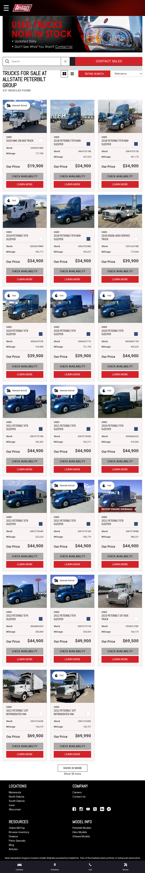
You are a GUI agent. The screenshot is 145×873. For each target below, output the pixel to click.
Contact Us (79, 796)
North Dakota (16, 796)
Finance (13, 836)
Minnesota (15, 792)
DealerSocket (98, 858)
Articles (13, 849)
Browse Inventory (19, 832)
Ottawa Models (81, 836)
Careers (77, 792)
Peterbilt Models (81, 828)
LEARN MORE (25, 184)
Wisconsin (15, 809)
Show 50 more (72, 773)
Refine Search (94, 73)
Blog (11, 845)
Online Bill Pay (17, 828)
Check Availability (24, 176)
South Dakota (17, 801)
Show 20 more (72, 768)
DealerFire (73, 858)
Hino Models (79, 832)
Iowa (11, 805)
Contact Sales (109, 61)
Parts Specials (17, 840)
